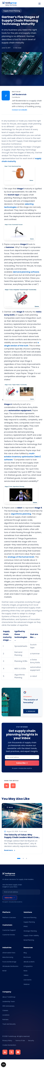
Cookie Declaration (9, 1045)
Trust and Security (9, 1024)
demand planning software (26, 272)
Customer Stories (8, 935)
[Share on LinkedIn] (6, 785)
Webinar (27, 984)
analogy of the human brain (21, 557)
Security (31, 1041)
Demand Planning (30, 917)
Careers (5, 1010)
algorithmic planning (21, 514)
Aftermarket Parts (8, 953)
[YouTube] (18, 1052)
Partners (5, 1020)
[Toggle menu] (39, 4)
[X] (11, 1052)
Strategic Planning (30, 931)
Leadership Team (8, 1001)
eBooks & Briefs (29, 962)
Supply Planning (29, 922)
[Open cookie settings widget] (3, 1064)
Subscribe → (22, 763)
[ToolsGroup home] (9, 3)
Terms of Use (20, 1041)
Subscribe (8, 898)
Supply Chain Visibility (31, 936)
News (25, 971)
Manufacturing (7, 957)
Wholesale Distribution (10, 966)
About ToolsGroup (8, 997)
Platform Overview (9, 917)
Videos (26, 975)
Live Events (27, 980)
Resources (28, 947)
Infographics (28, 966)
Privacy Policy (7, 1041)
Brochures (27, 957)
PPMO (26, 926)
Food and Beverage (9, 962)
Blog (25, 953)
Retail (4, 971)
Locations (5, 1015)
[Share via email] (13, 785)
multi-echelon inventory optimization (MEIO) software (22, 456)
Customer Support (9, 930)
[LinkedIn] (4, 1052)
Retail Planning (29, 940)
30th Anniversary (8, 1006)
